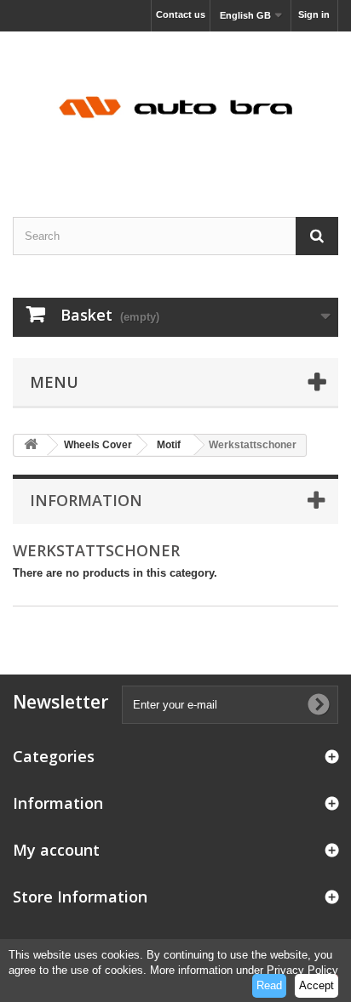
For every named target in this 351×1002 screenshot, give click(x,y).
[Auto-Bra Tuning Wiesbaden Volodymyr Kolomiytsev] (175, 109)
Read (269, 985)
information (86, 500)
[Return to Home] (30, 445)
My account (56, 850)
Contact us (180, 14)
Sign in (314, 14)
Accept (316, 985)
